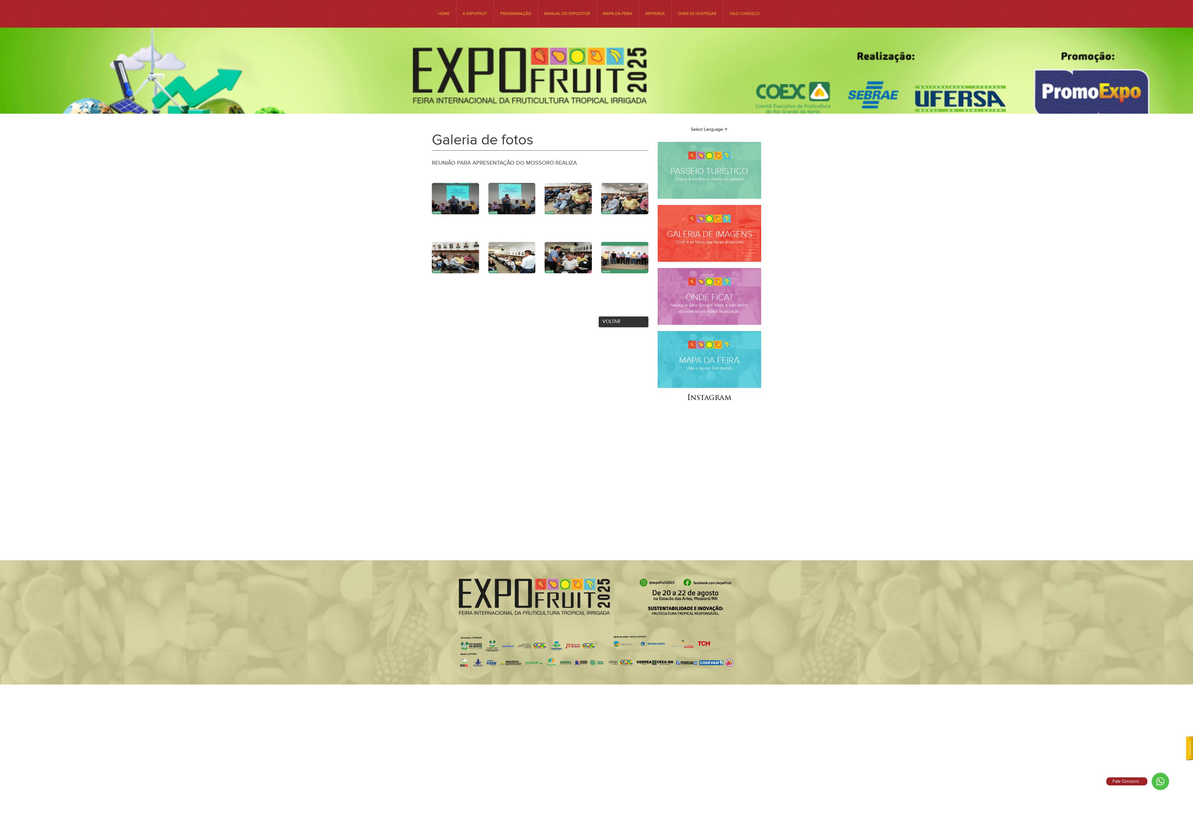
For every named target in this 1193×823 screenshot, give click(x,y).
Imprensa (655, 13)
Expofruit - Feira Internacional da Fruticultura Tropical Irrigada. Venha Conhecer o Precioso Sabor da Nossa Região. (596, 84)
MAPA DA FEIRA (617, 13)
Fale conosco (744, 13)
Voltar (611, 322)
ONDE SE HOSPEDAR (697, 13)
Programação (515, 13)
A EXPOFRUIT (475, 13)
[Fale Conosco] (1160, 781)
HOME (444, 13)
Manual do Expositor (567, 13)
